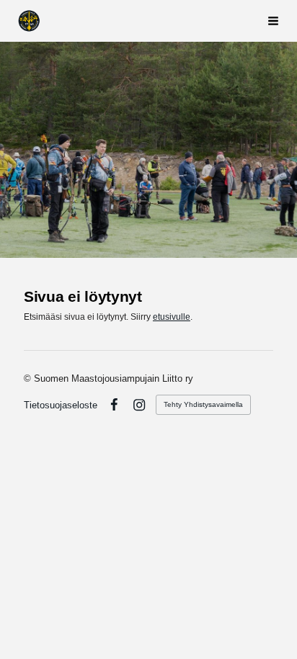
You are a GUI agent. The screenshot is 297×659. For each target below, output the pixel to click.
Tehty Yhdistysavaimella (203, 404)
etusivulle (171, 317)
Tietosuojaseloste (60, 405)
